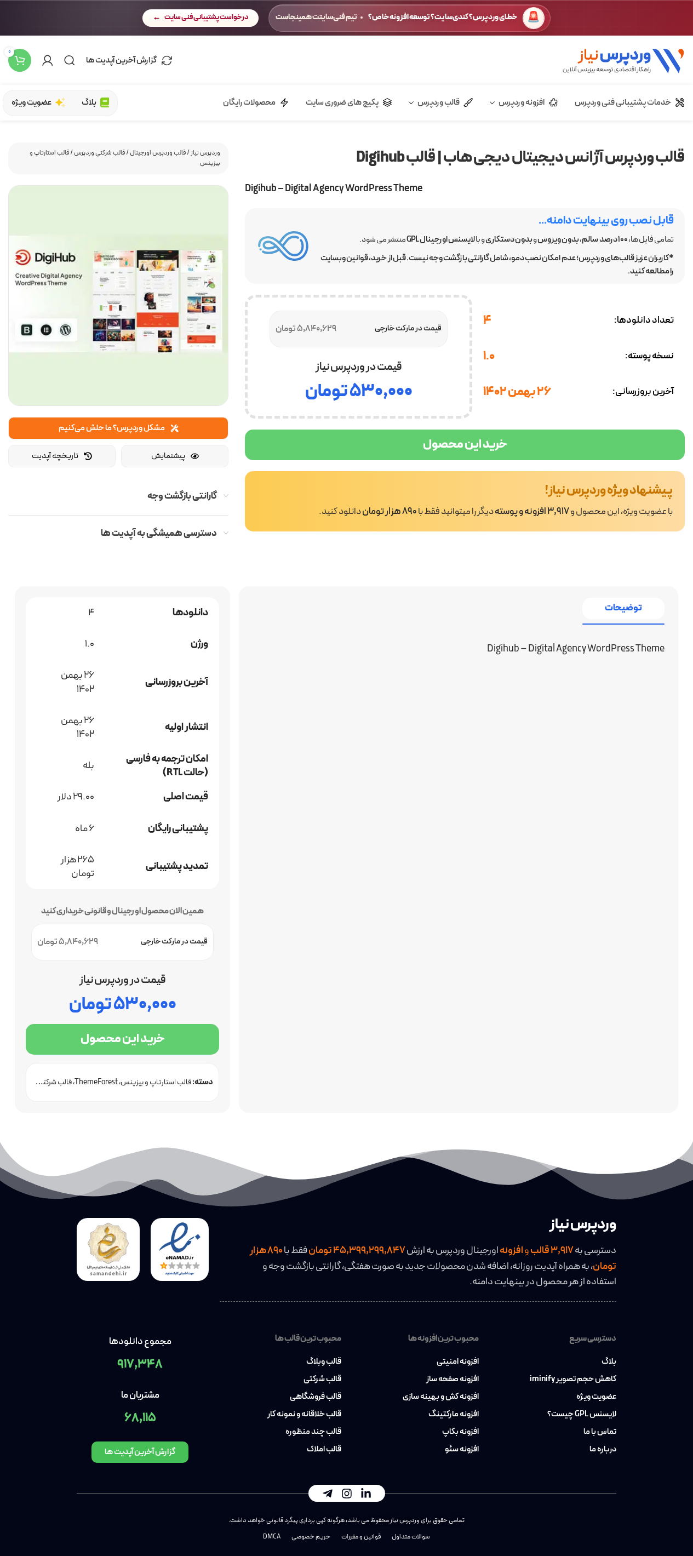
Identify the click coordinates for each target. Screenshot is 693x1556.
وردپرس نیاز (205, 153)
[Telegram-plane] (327, 1493)
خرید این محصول (465, 445)
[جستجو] (70, 60)
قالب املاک (324, 1449)
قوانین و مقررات (361, 1537)
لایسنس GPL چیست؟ (581, 1414)
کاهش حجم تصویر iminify (573, 1379)
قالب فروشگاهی (315, 1397)
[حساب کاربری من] (48, 60)
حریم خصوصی (310, 1537)
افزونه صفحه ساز (452, 1379)
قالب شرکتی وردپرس (99, 153)
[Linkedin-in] (365, 1493)
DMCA (271, 1537)
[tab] (623, 608)
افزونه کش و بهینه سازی (441, 1397)
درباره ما (602, 1449)
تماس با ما (599, 1432)
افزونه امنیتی (458, 1362)
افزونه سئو (462, 1449)
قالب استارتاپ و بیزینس (156, 1082)
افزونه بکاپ (460, 1432)
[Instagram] (346, 1493)
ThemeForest (96, 1082)
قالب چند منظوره (313, 1432)
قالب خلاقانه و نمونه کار (304, 1414)
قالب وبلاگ (323, 1362)
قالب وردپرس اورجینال (158, 153)
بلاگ (609, 1362)
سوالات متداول (411, 1537)
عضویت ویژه (596, 1397)
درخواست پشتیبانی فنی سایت (206, 17)
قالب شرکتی (322, 1379)
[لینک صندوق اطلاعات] (465, 501)
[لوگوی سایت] (623, 59)
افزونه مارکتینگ (453, 1414)
